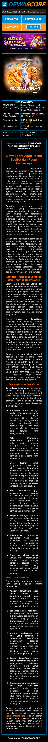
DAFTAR (34, 26)
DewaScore (12, 183)
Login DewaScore (15, 715)
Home (9, 143)
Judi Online (20, 143)
